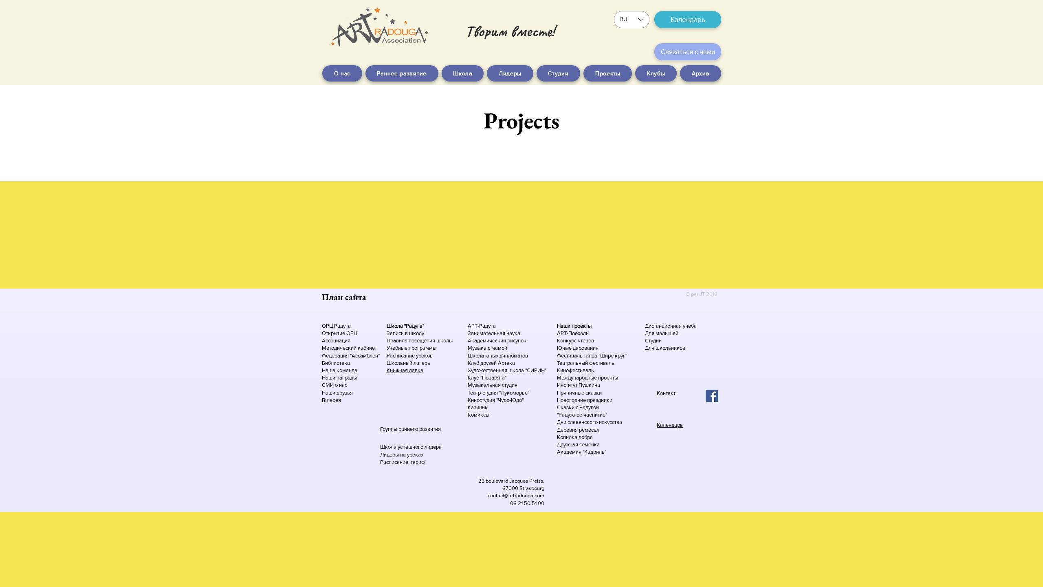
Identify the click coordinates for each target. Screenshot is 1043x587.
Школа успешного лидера (411, 447)
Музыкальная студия (492, 385)
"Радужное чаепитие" (582, 415)
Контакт (666, 393)
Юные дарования (578, 348)
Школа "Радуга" (405, 326)
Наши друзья (337, 393)
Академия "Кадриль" (581, 452)
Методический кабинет (349, 348)
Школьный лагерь (408, 363)
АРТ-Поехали (573, 333)
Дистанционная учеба (671, 326)
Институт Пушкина (578, 385)
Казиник (478, 407)
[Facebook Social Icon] (712, 396)
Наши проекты (574, 326)
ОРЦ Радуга (336, 326)
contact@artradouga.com (516, 495)
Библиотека (336, 363)
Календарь (670, 425)
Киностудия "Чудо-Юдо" (496, 400)
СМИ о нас (334, 385)
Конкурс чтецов (575, 341)
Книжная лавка (405, 370)
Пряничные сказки (579, 393)
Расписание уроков (410, 356)
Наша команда (340, 370)
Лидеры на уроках (401, 455)
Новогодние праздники (584, 400)
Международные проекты (587, 378)
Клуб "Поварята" (487, 378)
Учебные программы (411, 348)
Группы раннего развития (410, 429)
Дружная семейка (578, 444)
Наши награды (339, 378)
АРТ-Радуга (482, 326)
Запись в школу (405, 333)
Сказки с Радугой (578, 407)
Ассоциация (336, 341)
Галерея (331, 400)
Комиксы (478, 415)
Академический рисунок (497, 341)
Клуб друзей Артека (491, 363)
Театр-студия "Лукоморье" (498, 393)
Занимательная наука (494, 333)
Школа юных (483, 356)
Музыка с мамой (487, 348)
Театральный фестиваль (585, 363)
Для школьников (665, 348)
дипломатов (513, 356)
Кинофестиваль (575, 370)
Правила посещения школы (420, 341)
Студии (653, 341)
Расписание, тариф (402, 462)
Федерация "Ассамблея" (351, 356)
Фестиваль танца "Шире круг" (592, 356)
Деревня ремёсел (578, 430)
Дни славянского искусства (589, 422)
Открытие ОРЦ (339, 333)
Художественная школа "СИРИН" (507, 370)
